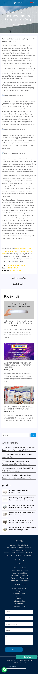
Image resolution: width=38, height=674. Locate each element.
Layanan (19, 596)
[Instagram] (15, 560)
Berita (13, 24)
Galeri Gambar (19, 606)
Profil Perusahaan (19, 588)
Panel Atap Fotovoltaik (20, 578)
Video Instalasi (19, 601)
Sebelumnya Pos (19, 278)
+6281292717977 (12, 268)
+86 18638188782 (15, 270)
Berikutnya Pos (19, 284)
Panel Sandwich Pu (21, 249)
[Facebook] (19, 560)
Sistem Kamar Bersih (19, 575)
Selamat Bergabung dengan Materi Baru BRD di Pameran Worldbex (17, 365)
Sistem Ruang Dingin (20, 573)
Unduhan (19, 604)
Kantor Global (19, 593)
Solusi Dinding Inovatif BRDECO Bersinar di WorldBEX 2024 (19, 407)
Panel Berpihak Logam (21, 251)
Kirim (14, 649)
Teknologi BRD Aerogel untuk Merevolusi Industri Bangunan (18, 322)
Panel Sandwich (19, 568)
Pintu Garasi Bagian (20, 570)
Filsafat (19, 591)
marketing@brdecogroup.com (16, 265)
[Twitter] (23, 560)
